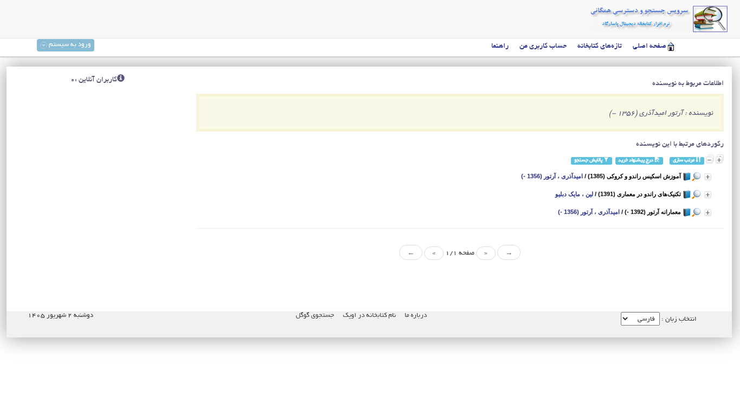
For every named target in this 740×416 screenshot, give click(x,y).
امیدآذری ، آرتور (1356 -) (552, 176)
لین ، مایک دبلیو (574, 194)
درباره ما (416, 315)
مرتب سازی (684, 160)
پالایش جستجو (588, 160)
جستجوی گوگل (315, 315)
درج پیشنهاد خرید (636, 160)
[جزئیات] (707, 176)
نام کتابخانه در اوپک (369, 315)
